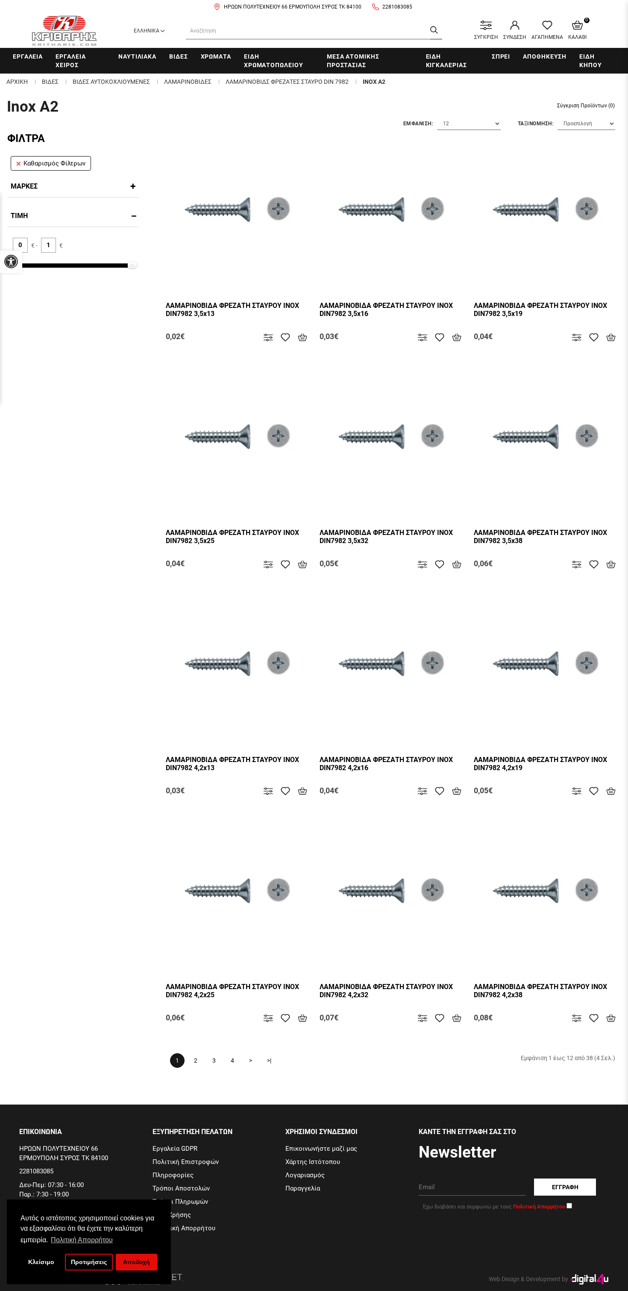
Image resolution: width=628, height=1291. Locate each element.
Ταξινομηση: (536, 124)
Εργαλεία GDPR (175, 1148)
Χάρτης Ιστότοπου (312, 1162)
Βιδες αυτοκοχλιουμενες (111, 81)
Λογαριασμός (305, 1175)
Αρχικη (17, 81)
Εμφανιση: (418, 124)
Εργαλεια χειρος (70, 60)
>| (269, 1060)
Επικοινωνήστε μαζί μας (321, 1148)
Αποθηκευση (544, 56)
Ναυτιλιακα (137, 56)
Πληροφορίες (173, 1175)
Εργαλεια (28, 56)
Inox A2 (374, 81)
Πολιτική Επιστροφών (186, 1162)
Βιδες (178, 56)
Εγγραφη (565, 1187)
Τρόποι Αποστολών (181, 1188)
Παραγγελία (302, 1188)
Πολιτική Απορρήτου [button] (82, 1240)
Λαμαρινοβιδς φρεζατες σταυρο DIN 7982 (287, 81)
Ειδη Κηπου (590, 60)
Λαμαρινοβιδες (187, 81)
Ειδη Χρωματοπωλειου (273, 60)
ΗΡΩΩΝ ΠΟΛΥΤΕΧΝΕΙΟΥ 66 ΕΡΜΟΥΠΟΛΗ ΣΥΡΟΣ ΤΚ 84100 (292, 7)
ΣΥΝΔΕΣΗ (514, 37)
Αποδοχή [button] (136, 1262)
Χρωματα (216, 56)
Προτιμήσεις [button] (89, 1262)
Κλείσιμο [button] (41, 1262)
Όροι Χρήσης (172, 1215)
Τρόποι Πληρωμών (180, 1201)
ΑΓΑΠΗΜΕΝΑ (547, 37)
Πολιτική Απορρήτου (184, 1228)
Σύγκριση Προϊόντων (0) (586, 106)
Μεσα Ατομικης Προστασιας (353, 60)
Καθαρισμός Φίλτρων (54, 163)
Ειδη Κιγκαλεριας (446, 60)
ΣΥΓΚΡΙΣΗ (486, 37)
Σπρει (501, 56)
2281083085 (397, 7)
